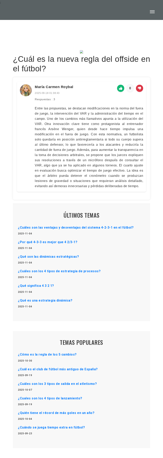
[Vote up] (120, 88)
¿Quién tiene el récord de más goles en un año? (56, 413)
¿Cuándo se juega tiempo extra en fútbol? (51, 427)
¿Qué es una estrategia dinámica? (45, 300)
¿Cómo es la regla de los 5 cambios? (47, 354)
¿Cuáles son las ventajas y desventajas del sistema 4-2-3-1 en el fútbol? (76, 227)
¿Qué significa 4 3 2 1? (36, 286)
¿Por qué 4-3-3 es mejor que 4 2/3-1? (47, 242)
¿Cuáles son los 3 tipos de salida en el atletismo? (57, 384)
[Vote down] (139, 88)
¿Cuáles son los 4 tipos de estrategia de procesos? (59, 271)
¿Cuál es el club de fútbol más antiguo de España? (58, 369)
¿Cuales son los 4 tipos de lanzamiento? (50, 398)
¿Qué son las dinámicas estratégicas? (48, 256)
